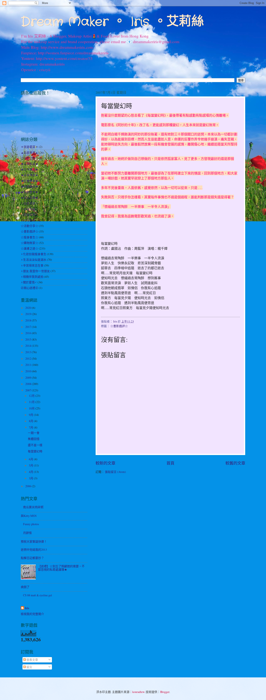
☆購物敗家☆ (29, 243)
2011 (28, 365)
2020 (28, 308)
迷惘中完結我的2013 (34, 549)
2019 (28, 314)
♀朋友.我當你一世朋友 (35, 271)
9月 (31, 415)
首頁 (170, 463)
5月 (31, 465)
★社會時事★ (29, 181)
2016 (28, 333)
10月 (32, 408)
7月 (31, 427)
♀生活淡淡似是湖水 (33, 260)
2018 (28, 320)
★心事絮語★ (29, 164)
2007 (28, 390)
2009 (28, 378)
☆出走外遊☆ (29, 203)
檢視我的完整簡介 (32, 614)
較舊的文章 (235, 463)
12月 (32, 396)
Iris (27, 608)
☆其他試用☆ (29, 215)
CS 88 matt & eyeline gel (37, 595)
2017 (28, 327)
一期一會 (33, 433)
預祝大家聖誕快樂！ (34, 541)
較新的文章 (105, 463)
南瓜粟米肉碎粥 (33, 507)
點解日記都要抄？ (32, 558)
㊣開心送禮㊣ (29, 288)
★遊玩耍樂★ (29, 198)
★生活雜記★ (29, 169)
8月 (31, 421)
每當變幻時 (35, 451)
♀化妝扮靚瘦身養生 (33, 254)
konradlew (138, 692)
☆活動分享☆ (29, 226)
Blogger (164, 692)
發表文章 (32, 660)
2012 (28, 358)
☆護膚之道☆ (29, 248)
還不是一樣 (35, 445)
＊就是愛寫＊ (29, 147)
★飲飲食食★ (29, 192)
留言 (29, 667)
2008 (28, 384)
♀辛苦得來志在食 (32, 265)
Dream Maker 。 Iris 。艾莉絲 (112, 22)
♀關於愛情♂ (29, 282)
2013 (28, 352)
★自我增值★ (29, 175)
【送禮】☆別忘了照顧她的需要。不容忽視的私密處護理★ (61, 568)
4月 (31, 472)
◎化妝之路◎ (29, 158)
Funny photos (31, 524)
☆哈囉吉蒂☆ (29, 220)
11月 (32, 402)
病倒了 (25, 587)
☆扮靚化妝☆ (29, 209)
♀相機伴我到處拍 (32, 277)
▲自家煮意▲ (29, 153)
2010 (28, 371)
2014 (28, 346)
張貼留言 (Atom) (115, 472)
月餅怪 (27, 533)
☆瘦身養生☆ (29, 237)
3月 (31, 478)
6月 (31, 459)
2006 (28, 486)
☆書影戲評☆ (119, 326)
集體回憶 (33, 439)
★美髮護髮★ (29, 186)
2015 (28, 339)
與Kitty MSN (29, 516)
